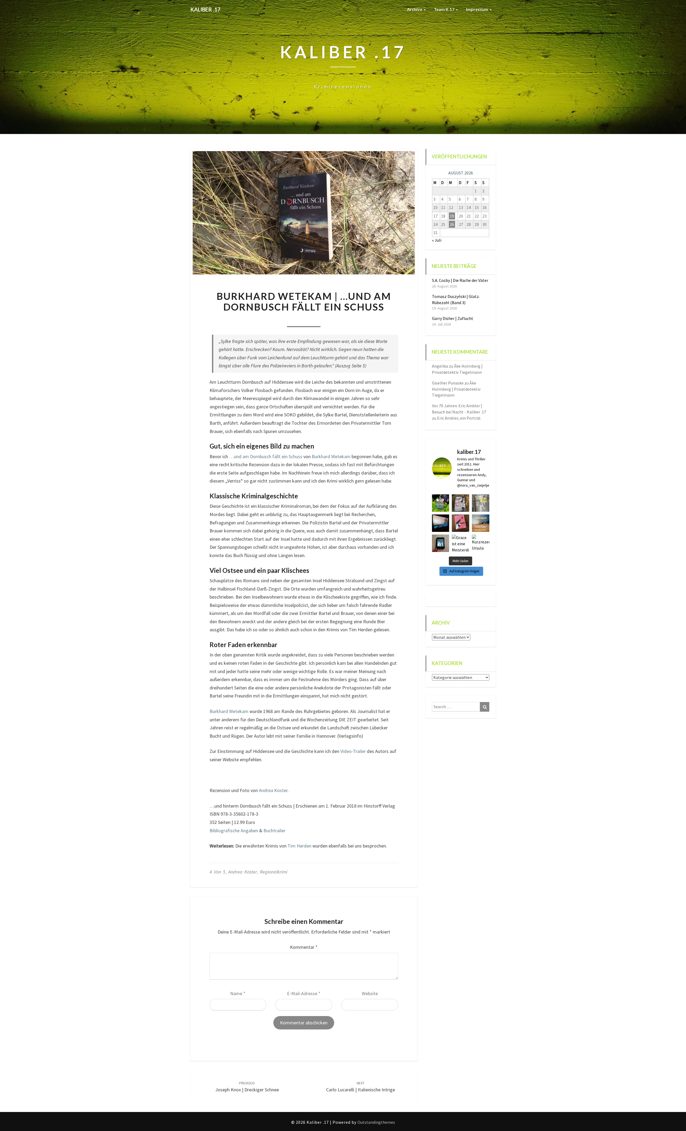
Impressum (477, 9)
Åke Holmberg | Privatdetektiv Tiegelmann (456, 389)
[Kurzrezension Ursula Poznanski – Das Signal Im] (480, 543)
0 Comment (338, 319)
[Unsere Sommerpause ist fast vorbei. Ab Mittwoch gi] (480, 503)
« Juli (436, 240)
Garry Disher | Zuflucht (452, 318)
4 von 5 (217, 872)
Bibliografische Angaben (234, 830)
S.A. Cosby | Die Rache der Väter (460, 280)
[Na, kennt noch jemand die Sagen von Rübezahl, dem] (460, 503)
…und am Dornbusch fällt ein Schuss (265, 456)
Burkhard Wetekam (331, 456)
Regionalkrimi (273, 872)
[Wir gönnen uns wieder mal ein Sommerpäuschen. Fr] (480, 523)
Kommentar (304, 947)
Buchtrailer (274, 830)
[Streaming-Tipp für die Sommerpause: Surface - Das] (440, 523)
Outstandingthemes (376, 1122)
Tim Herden (299, 846)
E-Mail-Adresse (303, 993)
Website (370, 993)
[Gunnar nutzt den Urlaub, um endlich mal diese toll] (460, 523)
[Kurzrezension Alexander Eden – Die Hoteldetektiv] (440, 543)
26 (452, 224)
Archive (415, 9)
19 (452, 216)
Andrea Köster (273, 790)
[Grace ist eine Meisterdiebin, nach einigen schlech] (460, 543)
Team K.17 (444, 9)
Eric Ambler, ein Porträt (459, 418)
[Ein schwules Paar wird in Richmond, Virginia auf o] (440, 503)
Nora (269, 319)
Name (237, 993)
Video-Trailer (353, 751)
